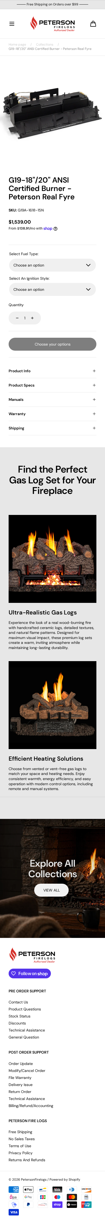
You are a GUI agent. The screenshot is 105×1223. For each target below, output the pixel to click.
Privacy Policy (21, 1152)
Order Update (21, 1063)
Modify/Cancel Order (27, 1070)
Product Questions (25, 1009)
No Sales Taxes (22, 1138)
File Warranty (20, 1077)
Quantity (16, 304)
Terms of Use (20, 1145)
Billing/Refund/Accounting (31, 1105)
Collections (44, 45)
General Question (24, 1037)
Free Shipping (20, 1131)
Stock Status (19, 1016)
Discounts (17, 1023)
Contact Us (18, 1002)
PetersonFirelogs (34, 1180)
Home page (17, 45)
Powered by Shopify (65, 1180)
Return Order (20, 1091)
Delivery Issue (21, 1084)
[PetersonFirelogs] (52, 24)
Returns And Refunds (27, 1159)
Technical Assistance (27, 1030)
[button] (12, 24)
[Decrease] (14, 318)
